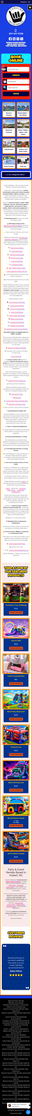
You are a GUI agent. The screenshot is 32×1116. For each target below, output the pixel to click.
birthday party (23, 237)
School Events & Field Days (17, 302)
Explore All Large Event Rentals (17, 348)
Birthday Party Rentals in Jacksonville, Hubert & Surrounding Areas (16, 1006)
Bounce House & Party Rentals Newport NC (16, 1088)
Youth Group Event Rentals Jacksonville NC (16, 1045)
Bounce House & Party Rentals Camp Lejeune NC (16, 1010)
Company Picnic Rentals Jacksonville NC (16, 1021)
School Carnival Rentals (17, 305)
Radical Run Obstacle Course (17, 404)
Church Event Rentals (17, 312)
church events (11, 904)
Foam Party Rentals (17, 261)
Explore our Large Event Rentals (13, 225)
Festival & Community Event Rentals (16, 329)
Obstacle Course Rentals (17, 254)
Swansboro (22, 488)
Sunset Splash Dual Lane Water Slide (16, 401)
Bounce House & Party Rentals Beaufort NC (16, 1100)
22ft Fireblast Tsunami (16, 854)
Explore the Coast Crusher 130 (17, 380)
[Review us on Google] (14, 38)
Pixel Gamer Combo (17, 394)
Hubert (23, 481)
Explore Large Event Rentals (17, 543)
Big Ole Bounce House (16, 818)
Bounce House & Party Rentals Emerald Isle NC (16, 1082)
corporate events (11, 906)
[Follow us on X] (21, 38)
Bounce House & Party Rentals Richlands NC (16, 1050)
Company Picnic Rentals (17, 325)
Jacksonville (12, 885)
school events (19, 903)
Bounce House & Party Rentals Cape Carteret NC (16, 1070)
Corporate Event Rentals (17, 322)
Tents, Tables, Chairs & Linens (17, 268)
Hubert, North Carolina (13, 881)
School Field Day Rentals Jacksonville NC (16, 1041)
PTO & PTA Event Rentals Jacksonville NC (16, 1037)
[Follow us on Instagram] (17, 38)
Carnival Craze (16, 747)
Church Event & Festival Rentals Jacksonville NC (16, 1018)
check (16, 94)
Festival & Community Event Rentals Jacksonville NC (16, 1026)
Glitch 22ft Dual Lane (16, 782)
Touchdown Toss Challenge (16, 605)
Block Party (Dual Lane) (16, 712)
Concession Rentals (17, 264)
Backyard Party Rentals (16, 1001)
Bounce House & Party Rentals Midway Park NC (16, 1078)
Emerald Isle (20, 490)
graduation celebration (11, 239)
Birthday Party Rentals (16, 1003)
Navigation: (24, 2)
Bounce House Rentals (17, 248)
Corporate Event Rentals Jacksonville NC (16, 1023)
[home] (2, 2)
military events (20, 904)
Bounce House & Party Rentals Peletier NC (16, 1085)
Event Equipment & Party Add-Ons (17, 271)
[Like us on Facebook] (10, 38)
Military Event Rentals (17, 319)
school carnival (16, 1039)
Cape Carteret (11, 490)
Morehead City (16, 492)
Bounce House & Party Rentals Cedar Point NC (16, 1014)
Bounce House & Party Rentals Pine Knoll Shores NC (16, 1092)
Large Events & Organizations (18, 1029)
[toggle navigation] (29, 2)
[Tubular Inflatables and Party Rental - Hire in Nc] (16, 16)
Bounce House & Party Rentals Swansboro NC (16, 1056)
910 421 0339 (16, 33)
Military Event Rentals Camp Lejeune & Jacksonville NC (16, 1032)
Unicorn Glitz (16, 641)
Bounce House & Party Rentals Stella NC (16, 1063)
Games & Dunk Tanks (17, 258)
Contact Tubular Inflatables (16, 1047)
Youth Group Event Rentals (17, 315)
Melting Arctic (17, 397)
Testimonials (16, 1043)
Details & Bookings (16, 612)
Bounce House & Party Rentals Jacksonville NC (16, 1074)
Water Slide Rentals (17, 251)
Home (6, 1029)
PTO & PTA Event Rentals (17, 309)
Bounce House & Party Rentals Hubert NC (16, 1053)
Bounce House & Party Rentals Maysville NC (16, 1066)
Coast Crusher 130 (16, 356)
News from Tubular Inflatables (16, 1035)
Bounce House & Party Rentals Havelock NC (16, 1096)
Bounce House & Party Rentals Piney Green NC (16, 1060)
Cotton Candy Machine (16, 676)
